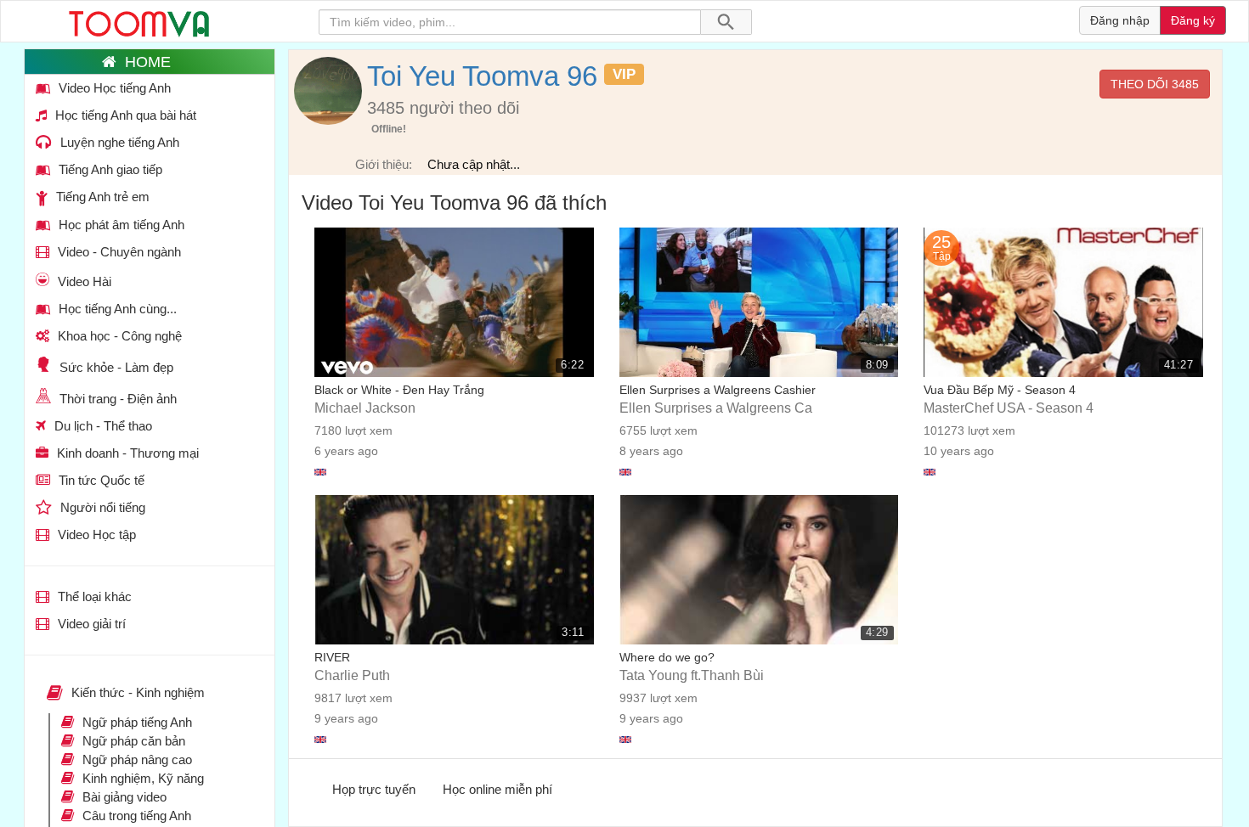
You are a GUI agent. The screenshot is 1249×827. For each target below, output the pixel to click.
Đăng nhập (1120, 20)
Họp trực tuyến (373, 789)
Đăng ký (1193, 20)
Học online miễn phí (497, 789)
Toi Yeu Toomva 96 (482, 76)
